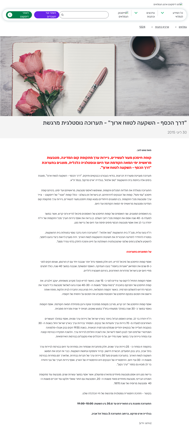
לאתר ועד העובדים (51, 14)
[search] (84, 14)
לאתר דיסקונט (24, 14)
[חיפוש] (84, 14)
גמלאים (183, 27)
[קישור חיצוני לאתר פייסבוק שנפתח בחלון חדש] (118, 15)
